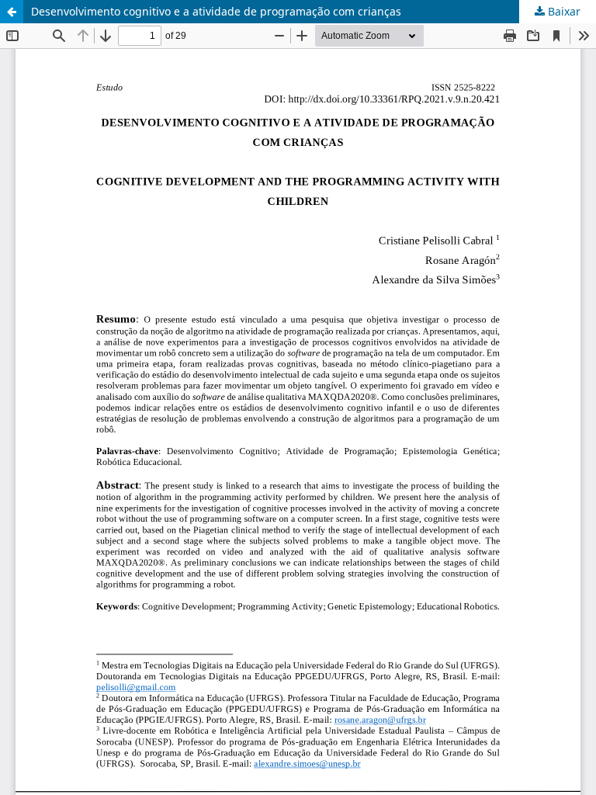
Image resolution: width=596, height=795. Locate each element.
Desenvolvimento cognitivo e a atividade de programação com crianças (216, 11)
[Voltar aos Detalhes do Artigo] (11, 11)
